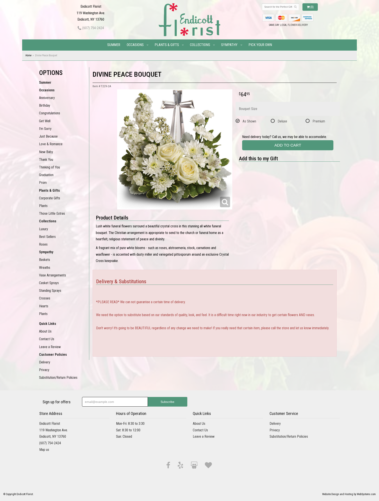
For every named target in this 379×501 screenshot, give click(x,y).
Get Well (44, 121)
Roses (43, 244)
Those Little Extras (52, 213)
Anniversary (47, 98)
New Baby (46, 152)
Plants (43, 206)
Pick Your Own (260, 45)
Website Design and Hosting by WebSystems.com (349, 494)
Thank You (46, 160)
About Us (45, 331)
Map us (44, 450)
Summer (113, 45)
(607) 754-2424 (92, 28)
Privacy (44, 370)
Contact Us (46, 339)
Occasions (135, 45)
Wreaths (44, 268)
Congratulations (49, 113)
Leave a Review (50, 347)
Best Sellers (47, 237)
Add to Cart (287, 145)
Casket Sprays (49, 283)
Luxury (43, 229)
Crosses (44, 298)
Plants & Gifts (167, 45)
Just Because (48, 136)
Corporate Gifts (49, 198)
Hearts (43, 306)
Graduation (46, 175)
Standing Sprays (50, 291)
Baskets (44, 260)
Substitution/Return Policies (58, 377)
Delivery (44, 362)
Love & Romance (51, 144)
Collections (200, 45)
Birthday (44, 105)
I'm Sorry (45, 129)
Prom (43, 183)
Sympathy (229, 45)
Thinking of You (49, 167)
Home (28, 55)
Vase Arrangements (52, 275)
